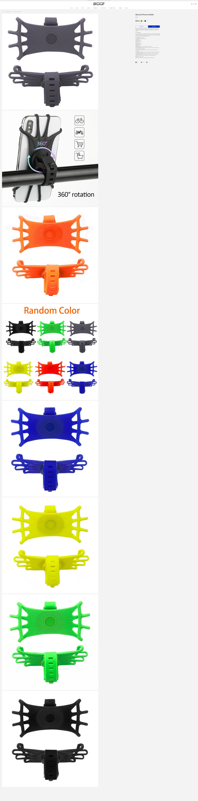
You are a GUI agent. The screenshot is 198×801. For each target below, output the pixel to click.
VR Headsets (95, 7)
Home (72, 7)
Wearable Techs (112, 7)
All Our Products (8, 11)
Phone (82, 7)
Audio (77, 7)
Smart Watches (103, 7)
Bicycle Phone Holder (17, 11)
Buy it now (154, 26)
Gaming (126, 7)
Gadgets (120, 7)
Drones (88, 7)
